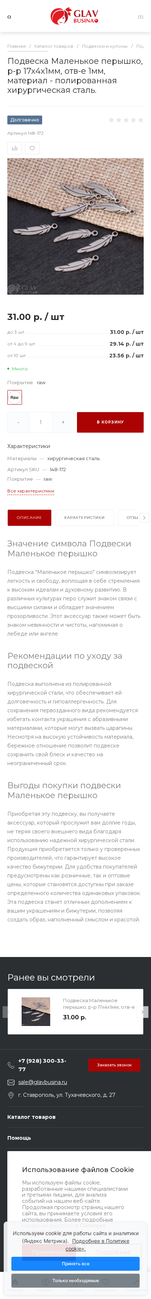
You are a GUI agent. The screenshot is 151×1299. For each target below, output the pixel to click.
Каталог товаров (31, 1117)
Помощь (19, 1138)
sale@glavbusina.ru (42, 1082)
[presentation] (144, 518)
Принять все (75, 1263)
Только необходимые (75, 1280)
